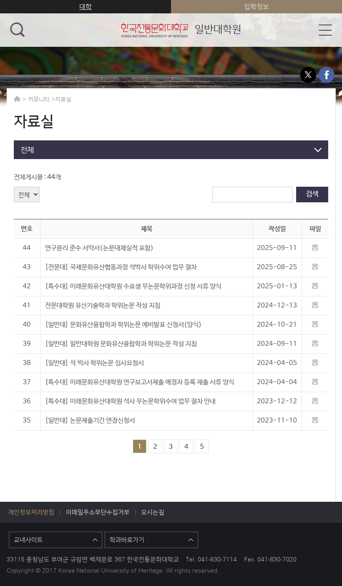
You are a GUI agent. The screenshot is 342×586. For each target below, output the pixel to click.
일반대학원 (180, 29)
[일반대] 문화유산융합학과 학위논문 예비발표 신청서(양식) (123, 324)
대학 (85, 6)
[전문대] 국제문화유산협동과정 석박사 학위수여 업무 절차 (121, 267)
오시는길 (152, 512)
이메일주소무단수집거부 (98, 512)
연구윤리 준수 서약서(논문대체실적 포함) (99, 248)
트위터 (308, 75)
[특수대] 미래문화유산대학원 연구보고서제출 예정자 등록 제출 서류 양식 (139, 382)
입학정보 (256, 6)
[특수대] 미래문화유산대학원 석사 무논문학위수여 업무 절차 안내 (130, 401)
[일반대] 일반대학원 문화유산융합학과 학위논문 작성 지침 (121, 344)
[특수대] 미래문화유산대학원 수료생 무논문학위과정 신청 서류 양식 (133, 286)
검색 (312, 194)
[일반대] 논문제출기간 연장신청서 (90, 420)
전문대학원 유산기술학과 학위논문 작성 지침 (102, 305)
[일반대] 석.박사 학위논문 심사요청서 (94, 363)
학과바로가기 (127, 539)
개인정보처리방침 (31, 512)
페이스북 (326, 75)
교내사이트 (28, 539)
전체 (27, 149)
